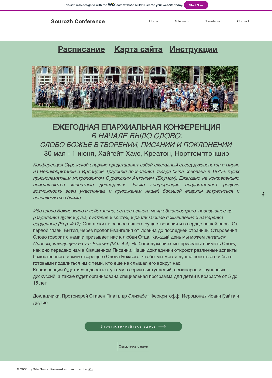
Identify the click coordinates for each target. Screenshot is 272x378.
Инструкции (194, 49)
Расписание (81, 49)
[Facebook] (263, 194)
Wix (90, 369)
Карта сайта (138, 49)
